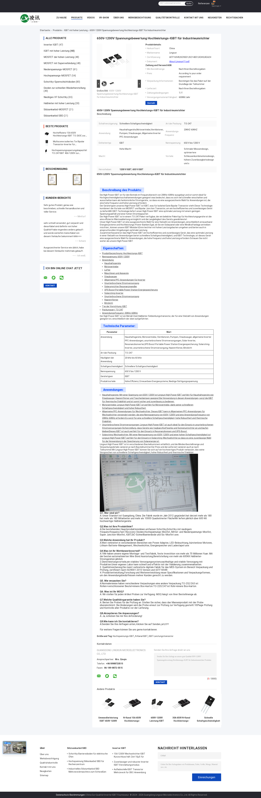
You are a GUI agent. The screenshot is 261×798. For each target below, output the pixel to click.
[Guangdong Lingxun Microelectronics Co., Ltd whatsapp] (55, 278)
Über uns (118, 17)
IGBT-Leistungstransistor (161, 636)
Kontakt (151, 103)
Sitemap (44, 775)
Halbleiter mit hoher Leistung (59, 103)
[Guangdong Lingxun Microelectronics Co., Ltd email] (47, 278)
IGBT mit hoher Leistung (76, 30)
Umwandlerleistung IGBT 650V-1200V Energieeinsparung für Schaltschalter (108, 719)
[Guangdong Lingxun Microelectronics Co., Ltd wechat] (63, 278)
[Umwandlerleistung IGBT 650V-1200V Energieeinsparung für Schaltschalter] (108, 704)
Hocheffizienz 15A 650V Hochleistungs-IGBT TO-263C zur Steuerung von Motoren (69, 136)
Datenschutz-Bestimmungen (70, 795)
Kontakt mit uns (193, 17)
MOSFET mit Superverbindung (60, 63)
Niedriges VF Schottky (56, 97)
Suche (188, 4)
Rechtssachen (234, 17)
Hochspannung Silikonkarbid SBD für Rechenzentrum (86, 762)
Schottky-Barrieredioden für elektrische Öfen (88, 755)
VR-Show (104, 17)
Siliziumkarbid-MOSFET (56, 109)
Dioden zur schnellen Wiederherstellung (64, 88)
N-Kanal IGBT (141, 636)
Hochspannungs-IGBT (123, 636)
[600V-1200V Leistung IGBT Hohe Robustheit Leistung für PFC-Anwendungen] (156, 704)
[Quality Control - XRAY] (114, 61)
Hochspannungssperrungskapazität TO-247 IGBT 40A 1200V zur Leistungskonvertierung (69, 153)
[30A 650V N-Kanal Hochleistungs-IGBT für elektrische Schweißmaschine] (181, 704)
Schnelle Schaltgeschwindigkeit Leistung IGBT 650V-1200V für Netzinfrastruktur (208, 719)
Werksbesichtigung (139, 17)
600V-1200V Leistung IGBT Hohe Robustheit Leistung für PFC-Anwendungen (157, 719)
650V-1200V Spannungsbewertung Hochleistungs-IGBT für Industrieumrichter (117, 94)
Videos (91, 17)
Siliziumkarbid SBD (53, 115)
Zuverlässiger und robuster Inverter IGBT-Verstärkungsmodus (131, 763)
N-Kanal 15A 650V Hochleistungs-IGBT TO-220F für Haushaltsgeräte (132, 719)
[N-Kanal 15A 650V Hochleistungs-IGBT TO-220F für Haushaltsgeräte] (132, 704)
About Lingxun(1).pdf (179, 61)
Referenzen (204, 3)
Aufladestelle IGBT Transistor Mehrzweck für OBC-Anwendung (130, 771)
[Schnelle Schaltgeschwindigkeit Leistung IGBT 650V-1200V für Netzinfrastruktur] (208, 704)
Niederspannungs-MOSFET (58, 69)
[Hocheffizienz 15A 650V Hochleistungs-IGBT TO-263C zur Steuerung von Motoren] (47, 134)
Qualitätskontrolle (168, 17)
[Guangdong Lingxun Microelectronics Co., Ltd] (30, 18)
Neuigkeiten (215, 17)
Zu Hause (61, 17)
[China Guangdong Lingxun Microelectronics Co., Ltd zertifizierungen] (52, 179)
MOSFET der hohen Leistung (59, 57)
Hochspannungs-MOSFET (57, 75)
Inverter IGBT (51, 44)
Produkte (76, 17)
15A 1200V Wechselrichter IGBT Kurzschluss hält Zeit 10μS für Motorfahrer (129, 755)
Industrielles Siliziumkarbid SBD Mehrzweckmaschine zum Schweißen (87, 770)
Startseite (45, 30)
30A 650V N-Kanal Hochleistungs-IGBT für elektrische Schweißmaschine (181, 719)
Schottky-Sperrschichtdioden (59, 81)
